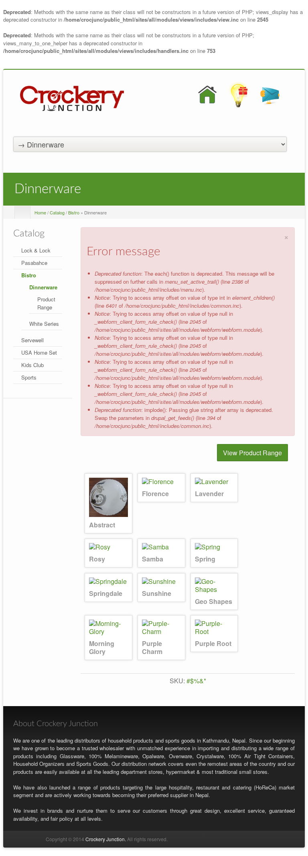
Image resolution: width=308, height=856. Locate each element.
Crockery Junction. (105, 839)
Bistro (73, 212)
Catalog (57, 212)
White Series (44, 323)
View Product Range (252, 452)
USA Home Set (39, 352)
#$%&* (196, 680)
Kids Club (32, 365)
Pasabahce (34, 262)
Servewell (32, 340)
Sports (28, 377)
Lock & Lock (36, 250)
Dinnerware (43, 287)
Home (40, 212)
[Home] (72, 97)
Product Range (46, 303)
